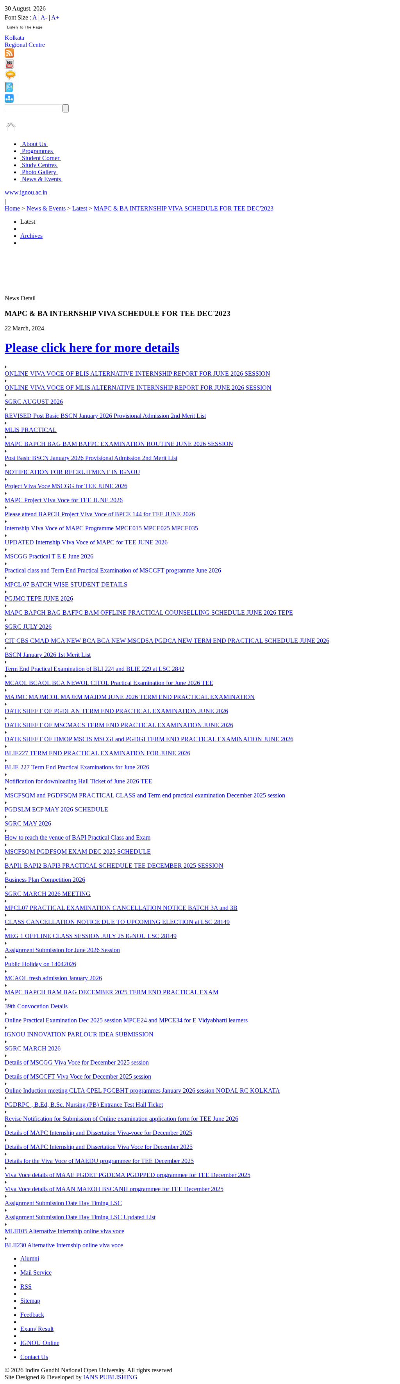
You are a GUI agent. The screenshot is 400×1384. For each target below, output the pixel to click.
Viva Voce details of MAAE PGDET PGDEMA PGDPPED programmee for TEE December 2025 (127, 1175)
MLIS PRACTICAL (31, 429)
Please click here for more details (92, 348)
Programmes (37, 151)
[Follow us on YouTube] (9, 66)
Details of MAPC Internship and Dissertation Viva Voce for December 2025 (99, 1146)
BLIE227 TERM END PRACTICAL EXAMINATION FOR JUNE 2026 (97, 753)
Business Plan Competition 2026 (45, 879)
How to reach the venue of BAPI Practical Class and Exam (77, 837)
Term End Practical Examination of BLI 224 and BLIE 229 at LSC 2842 (94, 668)
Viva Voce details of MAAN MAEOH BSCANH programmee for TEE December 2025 (114, 1189)
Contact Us (34, 1357)
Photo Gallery (39, 172)
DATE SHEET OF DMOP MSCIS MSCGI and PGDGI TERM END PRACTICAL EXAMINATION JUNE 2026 (149, 739)
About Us (34, 144)
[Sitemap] (9, 100)
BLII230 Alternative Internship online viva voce (64, 1245)
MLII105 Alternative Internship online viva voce (64, 1231)
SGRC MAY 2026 (28, 823)
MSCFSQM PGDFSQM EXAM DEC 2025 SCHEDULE (78, 851)
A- (44, 17)
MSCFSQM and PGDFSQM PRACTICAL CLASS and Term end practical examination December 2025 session (145, 795)
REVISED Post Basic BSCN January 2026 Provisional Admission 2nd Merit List (105, 415)
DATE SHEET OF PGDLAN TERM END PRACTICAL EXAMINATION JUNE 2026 (116, 711)
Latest (79, 208)
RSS (26, 1286)
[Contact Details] (9, 90)
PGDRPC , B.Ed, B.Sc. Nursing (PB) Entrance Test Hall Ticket (84, 1104)
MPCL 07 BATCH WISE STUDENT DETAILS (66, 584)
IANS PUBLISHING (110, 1377)
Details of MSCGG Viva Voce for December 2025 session (77, 1062)
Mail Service (36, 1272)
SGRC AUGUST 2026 (34, 401)
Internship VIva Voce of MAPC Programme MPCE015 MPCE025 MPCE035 (101, 528)
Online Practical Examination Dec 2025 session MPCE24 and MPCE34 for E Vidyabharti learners (126, 1020)
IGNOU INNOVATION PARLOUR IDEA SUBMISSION (79, 1034)
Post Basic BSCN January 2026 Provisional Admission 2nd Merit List (91, 458)
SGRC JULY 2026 (28, 626)
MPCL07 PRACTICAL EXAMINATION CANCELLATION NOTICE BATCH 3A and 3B (121, 907)
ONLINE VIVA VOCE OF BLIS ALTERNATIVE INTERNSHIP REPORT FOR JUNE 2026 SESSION (137, 373)
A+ (55, 17)
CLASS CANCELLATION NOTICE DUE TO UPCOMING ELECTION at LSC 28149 (117, 922)
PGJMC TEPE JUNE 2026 (39, 598)
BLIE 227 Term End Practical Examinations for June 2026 (77, 767)
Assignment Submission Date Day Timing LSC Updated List (80, 1217)
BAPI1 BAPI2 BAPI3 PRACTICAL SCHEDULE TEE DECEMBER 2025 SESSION (114, 865)
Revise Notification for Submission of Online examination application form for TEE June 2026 (121, 1118)
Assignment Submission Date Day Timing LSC (63, 1203)
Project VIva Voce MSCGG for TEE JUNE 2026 (66, 486)
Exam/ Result (37, 1328)
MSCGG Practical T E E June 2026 (49, 556)
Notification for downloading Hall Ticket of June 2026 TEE (78, 781)
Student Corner (40, 158)
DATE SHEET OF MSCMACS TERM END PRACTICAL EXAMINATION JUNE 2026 (119, 725)
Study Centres (39, 165)
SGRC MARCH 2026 (33, 1048)
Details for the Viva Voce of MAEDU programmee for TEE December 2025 (99, 1160)
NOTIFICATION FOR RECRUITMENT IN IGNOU (72, 472)
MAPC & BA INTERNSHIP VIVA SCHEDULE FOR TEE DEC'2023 (183, 208)
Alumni (29, 1258)
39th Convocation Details (36, 1006)
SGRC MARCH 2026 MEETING (48, 893)
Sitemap (30, 1300)
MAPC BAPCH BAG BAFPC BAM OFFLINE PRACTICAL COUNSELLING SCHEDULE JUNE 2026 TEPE (149, 612)
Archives (31, 235)
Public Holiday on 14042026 (40, 964)
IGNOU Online (39, 1342)
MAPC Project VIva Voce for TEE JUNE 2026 (64, 500)
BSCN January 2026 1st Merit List (48, 654)
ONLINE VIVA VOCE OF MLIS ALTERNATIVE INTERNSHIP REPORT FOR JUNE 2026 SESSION (138, 387)
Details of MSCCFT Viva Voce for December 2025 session (78, 1076)
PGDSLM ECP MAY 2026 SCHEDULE (56, 809)
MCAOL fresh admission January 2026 (53, 978)
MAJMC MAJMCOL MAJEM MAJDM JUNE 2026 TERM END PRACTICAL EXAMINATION (130, 697)
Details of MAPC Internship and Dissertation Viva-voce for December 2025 (98, 1132)
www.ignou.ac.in (26, 192)
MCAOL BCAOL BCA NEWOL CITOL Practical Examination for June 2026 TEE (109, 683)
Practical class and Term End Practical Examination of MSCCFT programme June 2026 (113, 570)
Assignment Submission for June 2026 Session (62, 950)
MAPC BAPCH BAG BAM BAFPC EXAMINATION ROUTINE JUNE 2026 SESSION (119, 444)
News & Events (41, 179)
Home (12, 208)
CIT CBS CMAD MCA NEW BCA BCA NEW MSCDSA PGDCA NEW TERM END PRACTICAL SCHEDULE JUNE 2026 (167, 640)
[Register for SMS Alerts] (10, 78)
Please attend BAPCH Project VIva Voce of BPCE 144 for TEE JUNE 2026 (100, 514)
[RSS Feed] (9, 55)
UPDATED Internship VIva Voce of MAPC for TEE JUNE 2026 (86, 542)
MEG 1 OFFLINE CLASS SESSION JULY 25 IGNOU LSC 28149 (91, 936)
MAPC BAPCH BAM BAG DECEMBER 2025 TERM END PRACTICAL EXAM (111, 992)
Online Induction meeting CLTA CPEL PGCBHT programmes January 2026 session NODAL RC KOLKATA (142, 1090)
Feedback (32, 1314)
